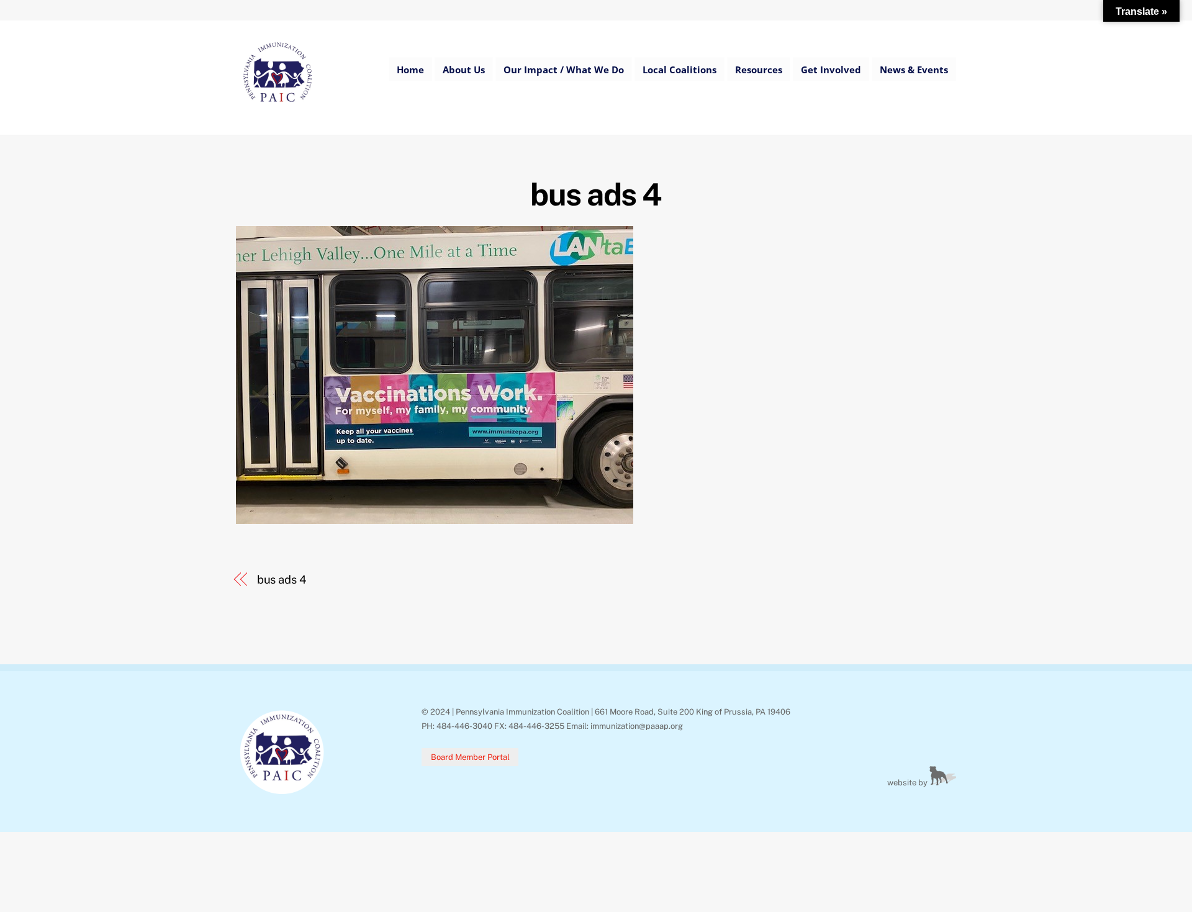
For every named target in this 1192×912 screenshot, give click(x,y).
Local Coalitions (679, 69)
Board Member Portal (470, 757)
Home (410, 69)
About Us (464, 69)
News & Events (914, 69)
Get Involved (831, 69)
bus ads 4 (596, 194)
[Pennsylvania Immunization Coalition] (278, 111)
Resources (758, 69)
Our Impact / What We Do (563, 69)
